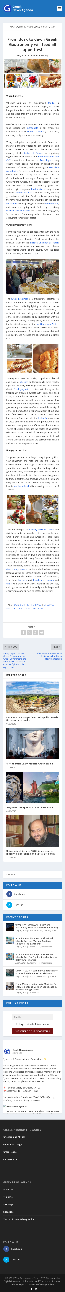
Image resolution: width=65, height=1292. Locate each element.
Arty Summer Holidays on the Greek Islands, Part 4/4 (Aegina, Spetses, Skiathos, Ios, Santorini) (34, 941)
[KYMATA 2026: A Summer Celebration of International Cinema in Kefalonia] (10, 972)
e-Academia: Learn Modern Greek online (29, 763)
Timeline (8, 1196)
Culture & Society (39, 55)
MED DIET (11, 608)
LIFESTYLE (49, 604)
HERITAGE (36, 604)
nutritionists (32, 127)
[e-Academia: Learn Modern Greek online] (32, 743)
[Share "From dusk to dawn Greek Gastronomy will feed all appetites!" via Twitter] (29, 632)
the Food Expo (43, 160)
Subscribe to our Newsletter (32, 1031)
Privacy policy (42, 1024)
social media (12, 203)
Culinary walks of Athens (41, 529)
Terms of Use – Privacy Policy (18, 1219)
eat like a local (21, 486)
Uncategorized (50, 930)
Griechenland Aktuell (14, 1136)
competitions (51, 203)
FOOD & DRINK (21, 604)
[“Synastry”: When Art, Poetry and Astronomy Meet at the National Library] (10, 927)
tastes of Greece (33, 153)
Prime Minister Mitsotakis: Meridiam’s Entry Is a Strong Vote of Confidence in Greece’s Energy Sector (36, 987)
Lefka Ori (42, 418)
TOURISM (38, 608)
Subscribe (8, 1211)
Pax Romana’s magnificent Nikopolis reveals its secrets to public (32, 718)
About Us (8, 1189)
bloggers (22, 580)
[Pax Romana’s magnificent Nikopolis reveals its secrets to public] (32, 697)
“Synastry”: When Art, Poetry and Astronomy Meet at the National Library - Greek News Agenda (32, 1112)
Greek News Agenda (23, 1050)
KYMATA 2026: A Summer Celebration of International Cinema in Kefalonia (36, 972)
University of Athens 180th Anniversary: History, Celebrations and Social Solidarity (30, 852)
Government (33, 992)
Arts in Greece (34, 946)
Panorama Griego (12, 1144)
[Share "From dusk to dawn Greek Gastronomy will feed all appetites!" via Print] (42, 632)
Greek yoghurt (21, 389)
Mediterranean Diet (46, 324)
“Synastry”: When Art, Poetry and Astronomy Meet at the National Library (36, 926)
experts (50, 580)
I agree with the (34, 1024)
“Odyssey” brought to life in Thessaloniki (30, 807)
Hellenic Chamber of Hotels (44, 242)
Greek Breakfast (19, 298)
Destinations (46, 946)
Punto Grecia (10, 1159)
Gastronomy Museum (17, 569)
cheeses (24, 381)
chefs (9, 583)
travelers (37, 580)
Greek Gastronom (36, 131)
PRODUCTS (25, 608)
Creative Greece (35, 976)
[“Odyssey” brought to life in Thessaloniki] (32, 787)
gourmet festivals (23, 192)
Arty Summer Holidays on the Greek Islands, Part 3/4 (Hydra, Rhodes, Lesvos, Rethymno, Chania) (36, 957)
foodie (51, 102)
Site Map (8, 1204)
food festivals (38, 189)
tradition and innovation (18, 210)
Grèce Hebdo (10, 1151)
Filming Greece (49, 976)
